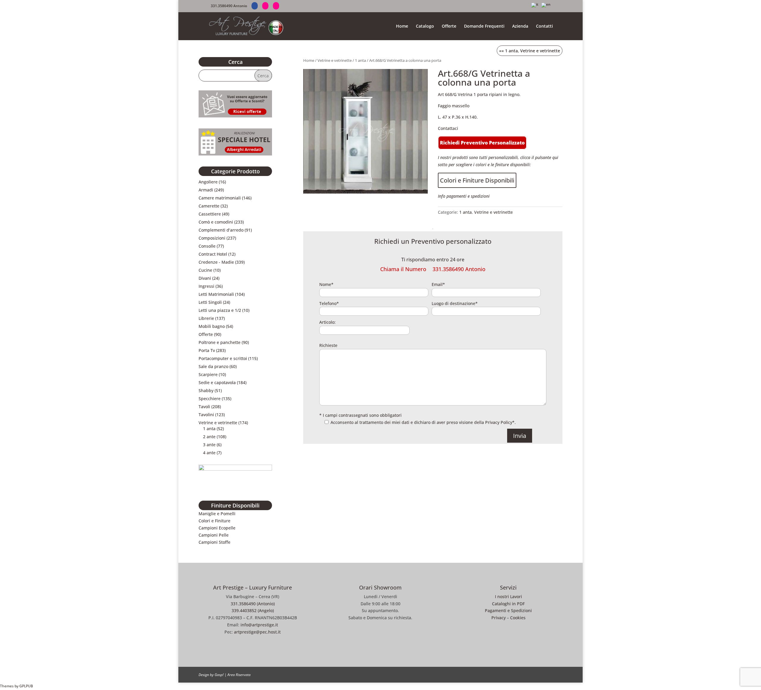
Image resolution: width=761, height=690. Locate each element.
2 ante (209, 436)
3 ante (209, 444)
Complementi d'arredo (221, 230)
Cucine (205, 270)
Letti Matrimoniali (216, 294)
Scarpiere (208, 374)
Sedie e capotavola (217, 382)
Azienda (520, 26)
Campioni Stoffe (214, 542)
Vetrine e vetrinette (334, 60)
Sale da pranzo (213, 366)
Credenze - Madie (216, 262)
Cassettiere (210, 214)
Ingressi (206, 286)
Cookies (518, 617)
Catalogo (425, 26)
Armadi (206, 190)
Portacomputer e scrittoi (223, 358)
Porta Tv (207, 350)
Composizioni (212, 238)
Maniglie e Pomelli (217, 513)
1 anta (360, 60)
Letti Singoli (210, 302)
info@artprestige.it (259, 625)
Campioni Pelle (214, 535)
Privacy (498, 617)
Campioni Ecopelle (217, 528)
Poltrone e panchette (219, 342)
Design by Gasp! (211, 674)
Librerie (206, 318)
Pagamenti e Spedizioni (508, 610)
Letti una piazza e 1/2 (220, 310)
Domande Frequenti (484, 26)
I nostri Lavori (508, 596)
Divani (205, 278)
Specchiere (210, 398)
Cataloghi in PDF (508, 603)
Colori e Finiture (214, 521)
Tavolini (206, 414)
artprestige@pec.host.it (257, 632)
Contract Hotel (213, 254)
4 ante (209, 452)
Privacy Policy (498, 422)
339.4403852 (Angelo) (253, 610)
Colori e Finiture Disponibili (477, 180)
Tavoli (204, 406)
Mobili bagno (212, 326)
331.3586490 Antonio (229, 5)
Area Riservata (239, 674)
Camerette (209, 206)
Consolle (207, 246)
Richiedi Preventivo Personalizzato (482, 142)
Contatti (544, 26)
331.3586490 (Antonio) (253, 603)
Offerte (449, 26)
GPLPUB (26, 686)
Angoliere (208, 182)
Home (402, 26)
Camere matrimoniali (220, 198)
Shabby (206, 390)
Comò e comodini (216, 222)
